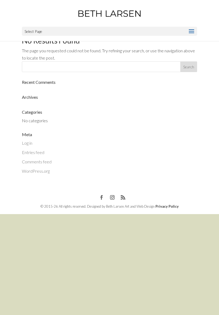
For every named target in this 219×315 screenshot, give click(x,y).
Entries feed (33, 152)
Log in (27, 142)
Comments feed (37, 161)
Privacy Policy (167, 206)
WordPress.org (36, 171)
